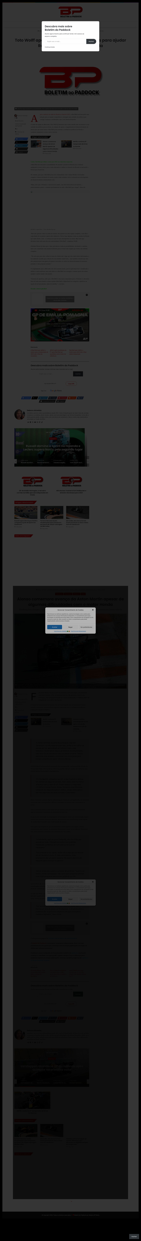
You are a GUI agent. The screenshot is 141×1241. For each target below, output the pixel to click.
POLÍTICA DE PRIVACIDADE (78, 631)
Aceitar (54, 627)
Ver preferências (86, 627)
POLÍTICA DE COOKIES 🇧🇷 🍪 (62, 631)
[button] (93, 610)
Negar (70, 627)
